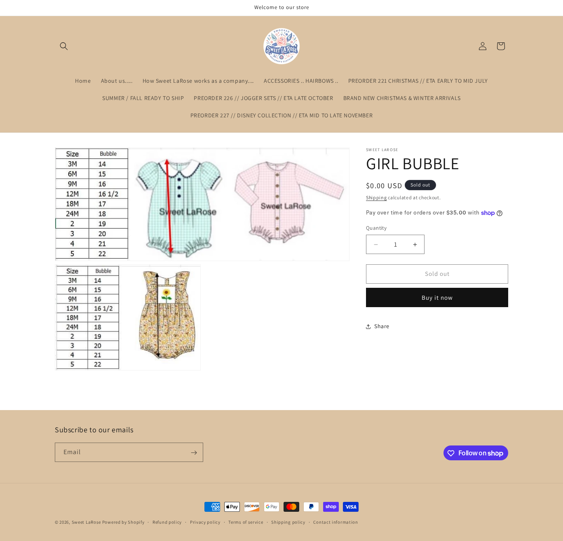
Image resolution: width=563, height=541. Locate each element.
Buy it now (437, 297)
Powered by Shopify (123, 522)
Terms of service (245, 522)
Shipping (376, 197)
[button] (64, 46)
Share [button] (381, 326)
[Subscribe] (194, 452)
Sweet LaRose (87, 522)
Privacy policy (205, 522)
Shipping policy (288, 522)
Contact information (335, 522)
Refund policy (167, 522)
